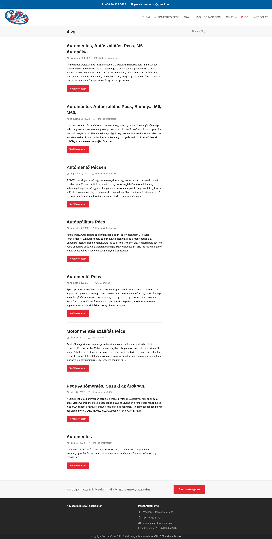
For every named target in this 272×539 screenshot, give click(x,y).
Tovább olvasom (77, 88)
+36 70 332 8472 (115, 4)
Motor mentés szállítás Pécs (96, 331)
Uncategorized (102, 283)
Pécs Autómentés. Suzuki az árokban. (106, 386)
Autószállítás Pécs (86, 222)
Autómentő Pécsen (86, 167)
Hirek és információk (108, 58)
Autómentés (79, 436)
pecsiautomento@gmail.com (152, 4)
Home (195, 31)
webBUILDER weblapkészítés (165, 536)
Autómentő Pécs (84, 276)
